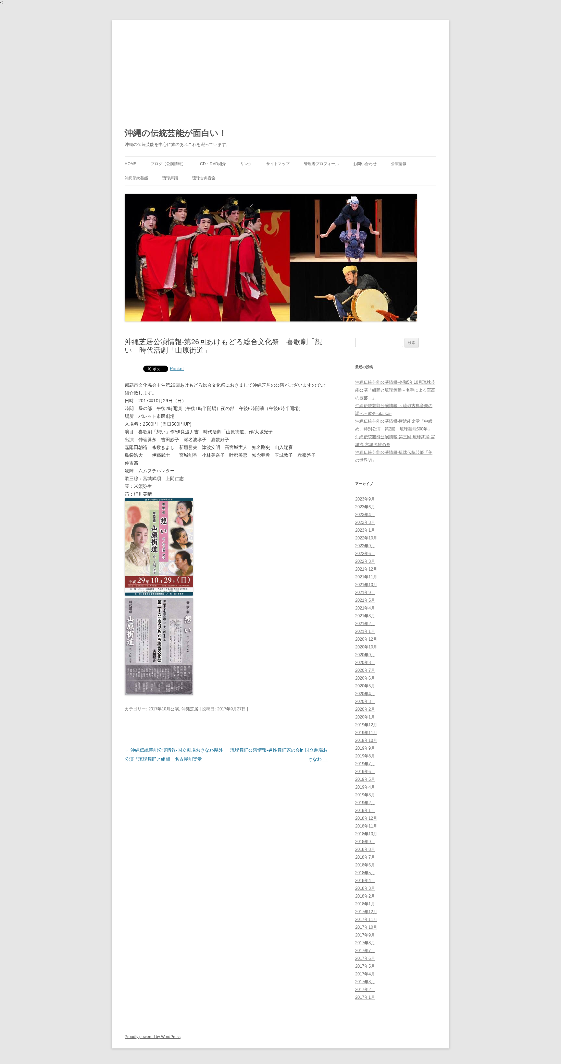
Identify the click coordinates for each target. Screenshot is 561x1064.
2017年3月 (365, 981)
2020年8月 (365, 662)
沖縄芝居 (189, 709)
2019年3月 (365, 794)
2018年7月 (365, 857)
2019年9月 (365, 748)
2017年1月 (365, 997)
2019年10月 (366, 740)
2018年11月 (366, 826)
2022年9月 (365, 545)
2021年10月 (366, 584)
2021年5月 (365, 600)
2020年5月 (365, 685)
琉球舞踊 (170, 178)
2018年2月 (365, 896)
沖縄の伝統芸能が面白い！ (176, 133)
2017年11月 (366, 919)
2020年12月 (366, 639)
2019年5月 (365, 779)
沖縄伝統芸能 (136, 178)
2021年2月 (365, 623)
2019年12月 (366, 724)
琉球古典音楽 (204, 178)
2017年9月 (365, 935)
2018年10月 (366, 833)
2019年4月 (365, 787)
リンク (246, 164)
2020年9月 (365, 654)
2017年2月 (365, 989)
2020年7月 (365, 670)
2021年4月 (365, 608)
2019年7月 (365, 763)
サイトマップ (278, 164)
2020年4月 (365, 693)
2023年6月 (365, 506)
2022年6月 (365, 553)
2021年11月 (366, 576)
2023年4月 (365, 514)
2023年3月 (365, 522)
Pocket (177, 368)
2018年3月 (365, 888)
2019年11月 (366, 732)
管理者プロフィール (321, 164)
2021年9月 (365, 592)
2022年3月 (365, 561)
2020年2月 (365, 709)
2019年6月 (365, 771)
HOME (130, 164)
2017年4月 (365, 974)
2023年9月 (365, 499)
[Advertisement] (280, 68)
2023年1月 (365, 530)
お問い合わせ (365, 164)
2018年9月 (365, 841)
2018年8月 (365, 849)
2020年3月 (365, 701)
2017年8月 (365, 942)
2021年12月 (366, 569)
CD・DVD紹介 (213, 164)
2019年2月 (365, 802)
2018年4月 (365, 880)
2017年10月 (366, 927)
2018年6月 (365, 865)
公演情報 (398, 164)
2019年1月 (365, 810)
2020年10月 (366, 647)
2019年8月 (365, 756)
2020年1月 (365, 717)
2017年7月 (365, 950)
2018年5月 (365, 872)
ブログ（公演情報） (168, 164)
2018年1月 (365, 903)
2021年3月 (365, 615)
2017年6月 (365, 958)
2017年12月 (366, 911)
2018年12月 (366, 818)
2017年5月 (365, 966)
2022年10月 (366, 538)
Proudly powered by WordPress (153, 1036)
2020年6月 (365, 678)
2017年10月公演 (163, 709)
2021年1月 (365, 631)
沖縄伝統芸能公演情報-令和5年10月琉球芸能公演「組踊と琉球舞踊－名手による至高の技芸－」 (395, 390)
